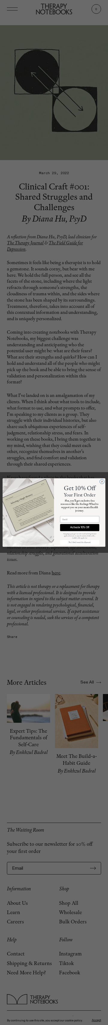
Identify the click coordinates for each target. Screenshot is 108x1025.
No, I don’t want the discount (80, 542)
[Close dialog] (102, 481)
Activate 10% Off (79, 527)
